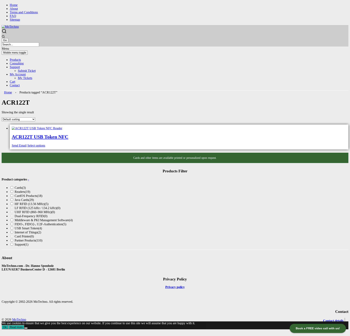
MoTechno (19, 319)
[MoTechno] (10, 26)
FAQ (13, 16)
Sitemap (15, 19)
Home (14, 5)
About (14, 8)
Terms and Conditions (24, 12)
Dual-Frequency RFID (31, 216)
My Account (18, 74)
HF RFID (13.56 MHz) (31, 204)
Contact (15, 85)
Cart (12, 81)
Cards (20, 187)
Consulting (17, 63)
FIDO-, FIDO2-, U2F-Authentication (40, 224)
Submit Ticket (27, 70)
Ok (5, 327)
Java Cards (24, 200)
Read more (16, 327)
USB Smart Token (28, 228)
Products (15, 59)
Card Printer (24, 236)
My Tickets (25, 78)
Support (15, 67)
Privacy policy (175, 287)
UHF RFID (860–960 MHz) (35, 212)
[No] (26, 328)
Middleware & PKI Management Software (44, 220)
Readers (22, 191)
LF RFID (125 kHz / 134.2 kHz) (37, 208)
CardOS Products (28, 196)
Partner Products (28, 240)
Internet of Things (28, 232)
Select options (36, 145)
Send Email (19, 145)
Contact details (333, 320)
